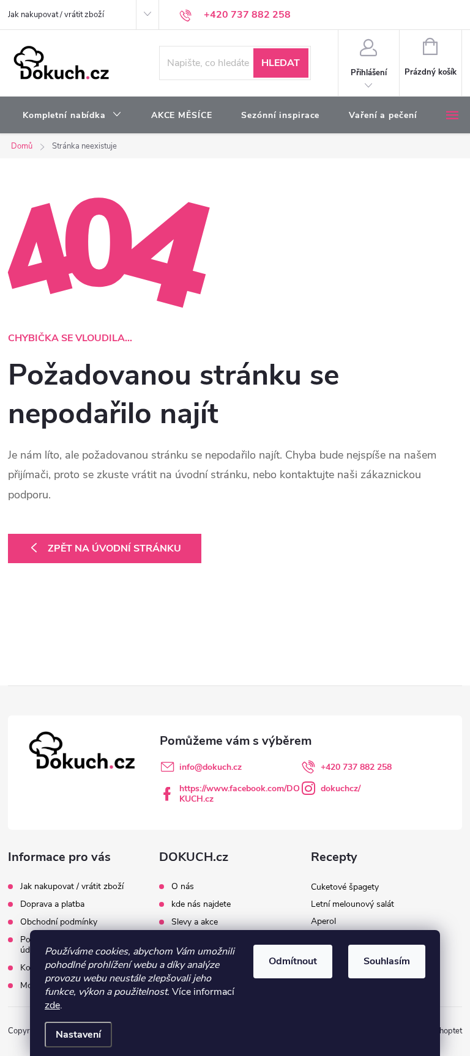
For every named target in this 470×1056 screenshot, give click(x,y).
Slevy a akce (194, 922)
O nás (182, 887)
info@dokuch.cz (210, 767)
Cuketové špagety (345, 887)
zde (52, 1005)
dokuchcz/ (340, 788)
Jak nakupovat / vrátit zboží (56, 14)
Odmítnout (293, 961)
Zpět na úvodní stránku (114, 548)
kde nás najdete (201, 904)
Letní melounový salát (352, 904)
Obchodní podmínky (58, 922)
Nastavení (78, 1034)
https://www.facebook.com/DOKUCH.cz (239, 794)
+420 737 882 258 (356, 767)
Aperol (323, 921)
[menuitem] (72, 116)
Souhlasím (387, 961)
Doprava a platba (52, 904)
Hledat (280, 63)
